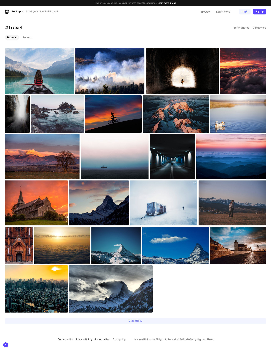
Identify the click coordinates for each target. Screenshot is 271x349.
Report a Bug (102, 339)
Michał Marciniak (165, 136)
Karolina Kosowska (215, 183)
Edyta (95, 98)
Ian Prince (155, 98)
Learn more (163, 3)
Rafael (91, 136)
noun (79, 183)
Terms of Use (65, 339)
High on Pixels (205, 339)
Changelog (119, 339)
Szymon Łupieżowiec (148, 183)
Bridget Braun (45, 98)
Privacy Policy (84, 339)
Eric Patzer (18, 136)
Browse (205, 11)
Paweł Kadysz (19, 229)
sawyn (16, 183)
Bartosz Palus (19, 50)
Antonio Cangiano (91, 50)
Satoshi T (17, 268)
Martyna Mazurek (212, 136)
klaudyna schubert (236, 50)
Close (173, 3)
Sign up (259, 11)
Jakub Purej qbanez (227, 98)
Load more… (135, 321)
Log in (245, 11)
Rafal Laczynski (225, 229)
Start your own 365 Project (42, 11)
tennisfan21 (48, 229)
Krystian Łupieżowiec (163, 50)
